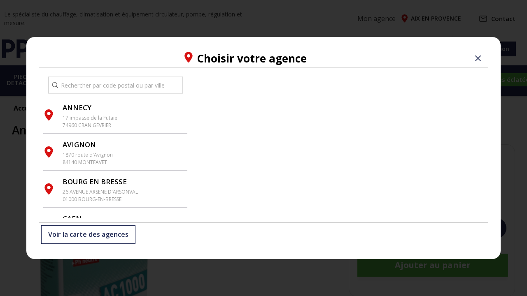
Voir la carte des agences (88, 234)
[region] (337, 145)
